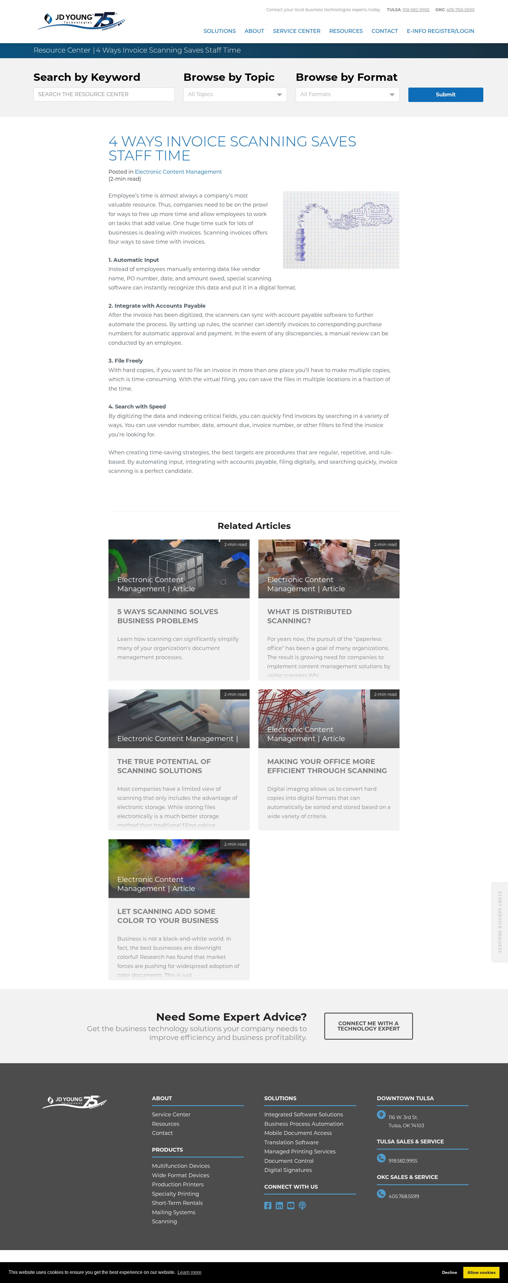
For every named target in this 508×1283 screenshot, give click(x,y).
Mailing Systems (173, 1212)
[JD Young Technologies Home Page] (82, 21)
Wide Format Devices (180, 1175)
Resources (346, 31)
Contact (385, 31)
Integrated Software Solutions (303, 1114)
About (254, 31)
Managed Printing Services (300, 1151)
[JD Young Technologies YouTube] (291, 1206)
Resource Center (62, 50)
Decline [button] (449, 1272)
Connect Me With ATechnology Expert (368, 1026)
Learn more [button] (189, 1272)
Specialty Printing (175, 1194)
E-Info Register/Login (440, 31)
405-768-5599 (460, 9)
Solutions (220, 31)
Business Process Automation (303, 1124)
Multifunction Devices (181, 1166)
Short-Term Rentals (177, 1203)
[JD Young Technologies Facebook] (268, 1206)
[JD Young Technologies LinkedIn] (279, 1206)
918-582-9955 (416, 9)
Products (167, 1150)
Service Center (296, 31)
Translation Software (291, 1142)
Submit (446, 94)
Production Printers (178, 1184)
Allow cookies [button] (481, 1272)
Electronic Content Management (178, 172)
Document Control (289, 1161)
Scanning (164, 1221)
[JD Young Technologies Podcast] (302, 1206)
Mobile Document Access (298, 1133)
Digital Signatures (288, 1170)
